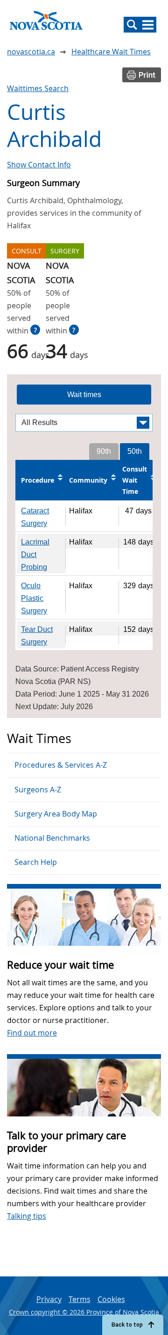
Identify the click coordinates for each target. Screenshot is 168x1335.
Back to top (127, 1325)
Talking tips (26, 1216)
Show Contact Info (39, 164)
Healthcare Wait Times (111, 51)
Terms (80, 1299)
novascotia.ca (31, 51)
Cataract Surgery (35, 517)
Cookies (111, 1299)
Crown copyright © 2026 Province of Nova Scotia (84, 1312)
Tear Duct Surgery (37, 635)
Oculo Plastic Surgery (34, 598)
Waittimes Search (38, 88)
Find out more (32, 1033)
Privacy (49, 1299)
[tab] (84, 395)
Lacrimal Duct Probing (35, 554)
